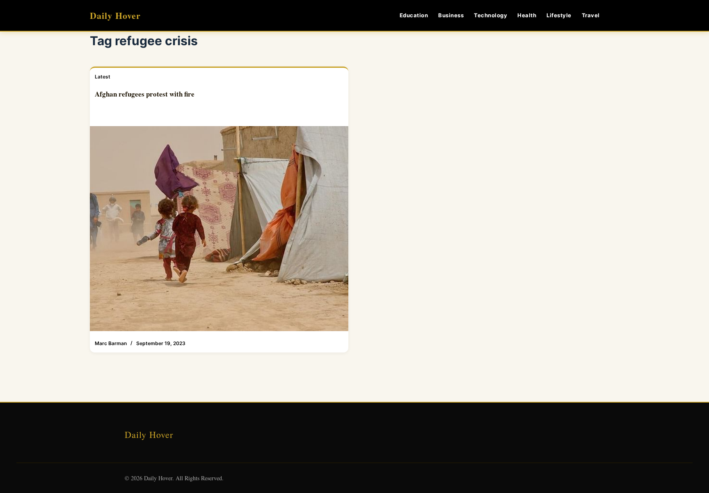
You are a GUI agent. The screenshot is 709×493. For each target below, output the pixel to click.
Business (451, 15)
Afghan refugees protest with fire (144, 94)
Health (526, 15)
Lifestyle (559, 15)
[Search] (616, 15)
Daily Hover (115, 15)
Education (414, 15)
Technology (490, 15)
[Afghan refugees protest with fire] (219, 229)
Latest (102, 77)
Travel (591, 15)
